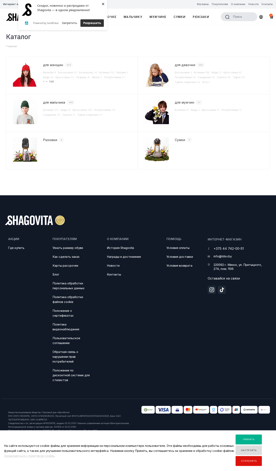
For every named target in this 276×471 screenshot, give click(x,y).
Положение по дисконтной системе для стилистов (71, 375)
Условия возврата (179, 265)
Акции (13, 239)
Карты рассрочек (65, 265)
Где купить (16, 248)
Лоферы (83, 77)
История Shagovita (120, 248)
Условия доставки (179, 257)
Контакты (114, 274)
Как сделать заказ (66, 257)
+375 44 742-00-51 (229, 248)
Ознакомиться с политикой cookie (29, 456)
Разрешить (92, 23)
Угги (206, 82)
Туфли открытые (187, 82)
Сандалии (206, 77)
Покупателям (65, 239)
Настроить (249, 450)
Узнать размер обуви (68, 248)
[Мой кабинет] (261, 17)
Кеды (48, 77)
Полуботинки (114, 77)
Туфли (239, 77)
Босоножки (67, 72)
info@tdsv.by (223, 256)
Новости (113, 265)
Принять (249, 439)
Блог (56, 274)
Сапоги (224, 77)
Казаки (122, 72)
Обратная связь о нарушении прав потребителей (65, 356)
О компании (118, 239)
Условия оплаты (178, 248)
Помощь (173, 239)
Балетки (49, 72)
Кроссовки (65, 77)
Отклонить (249, 461)
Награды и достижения (124, 257)
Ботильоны (88, 72)
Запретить (69, 23)
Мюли (97, 77)
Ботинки (107, 72)
